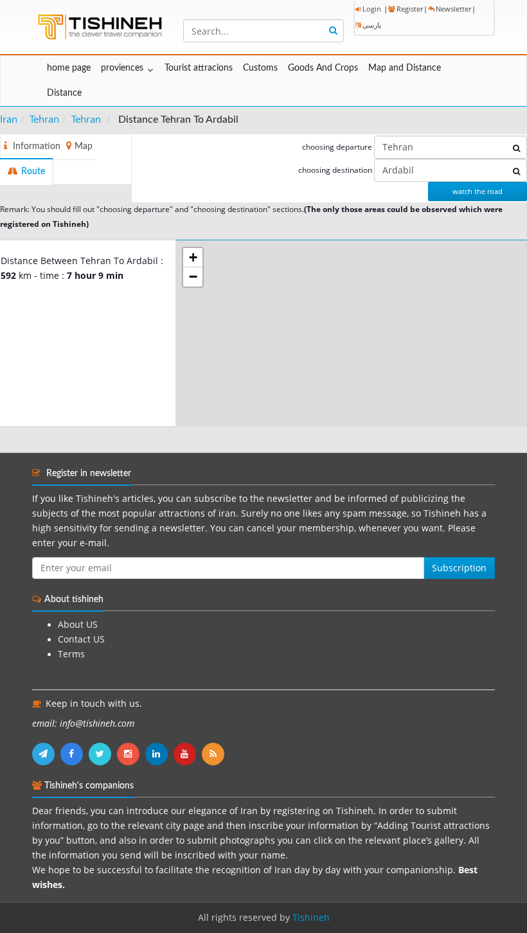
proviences (122, 68)
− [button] (193, 277)
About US (78, 624)
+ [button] (193, 257)
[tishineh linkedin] (159, 754)
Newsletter (453, 8)
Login (371, 8)
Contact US (81, 639)
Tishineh (311, 917)
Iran (8, 118)
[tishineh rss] (215, 754)
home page (69, 68)
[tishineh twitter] (103, 754)
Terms (71, 654)
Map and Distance (404, 68)
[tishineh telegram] (46, 754)
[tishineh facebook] (74, 754)
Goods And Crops (323, 68)
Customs (260, 68)
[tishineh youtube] (188, 754)
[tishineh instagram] (131, 754)
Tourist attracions (199, 68)
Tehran (44, 118)
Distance (64, 93)
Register (410, 8)
